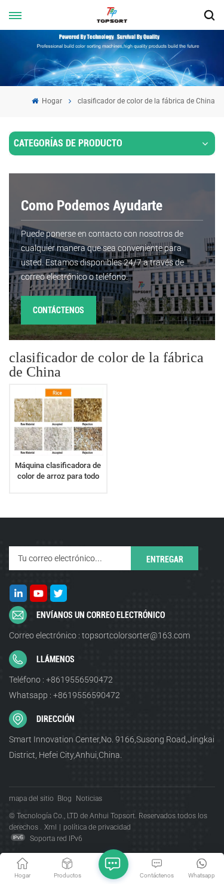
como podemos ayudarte (91, 205)
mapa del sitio (31, 798)
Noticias (89, 798)
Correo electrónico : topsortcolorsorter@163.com (99, 635)
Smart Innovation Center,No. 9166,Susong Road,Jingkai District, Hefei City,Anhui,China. (111, 747)
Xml (50, 827)
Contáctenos (58, 310)
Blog (64, 798)
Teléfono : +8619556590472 (61, 679)
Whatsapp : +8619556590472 (64, 695)
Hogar (51, 101)
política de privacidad (97, 827)
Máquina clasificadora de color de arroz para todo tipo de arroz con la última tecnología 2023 (58, 471)
